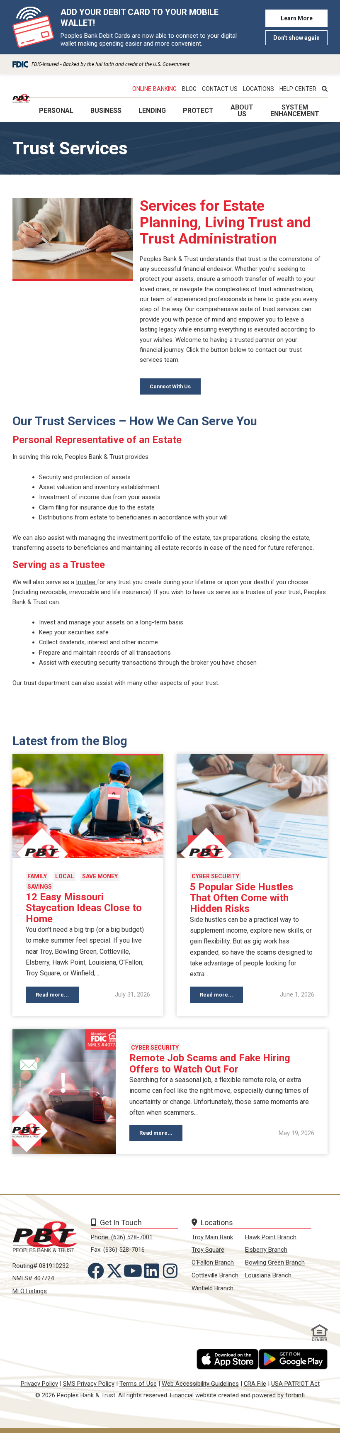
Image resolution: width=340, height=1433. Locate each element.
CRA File (255, 1383)
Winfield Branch (212, 1288)
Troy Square (208, 1249)
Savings (39, 886)
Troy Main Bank (212, 1237)
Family (37, 876)
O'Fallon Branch (213, 1262)
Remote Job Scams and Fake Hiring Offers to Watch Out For (209, 1064)
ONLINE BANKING (154, 88)
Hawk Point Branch (270, 1237)
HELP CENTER (297, 88)
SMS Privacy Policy (88, 1383)
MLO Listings (29, 1291)
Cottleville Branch (215, 1275)
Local (64, 876)
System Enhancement (294, 110)
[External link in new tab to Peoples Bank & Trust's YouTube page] (134, 1270)
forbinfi (295, 1395)
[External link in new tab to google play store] (293, 1359)
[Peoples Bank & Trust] (21, 98)
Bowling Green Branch (275, 1262)
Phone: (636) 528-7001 (122, 1237)
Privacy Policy (39, 1383)
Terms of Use (138, 1383)
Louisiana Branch (268, 1275)
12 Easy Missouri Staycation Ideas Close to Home (84, 908)
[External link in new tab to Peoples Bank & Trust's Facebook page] (97, 1270)
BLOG (189, 88)
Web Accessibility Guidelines (200, 1383)
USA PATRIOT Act (295, 1383)
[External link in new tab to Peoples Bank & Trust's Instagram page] (171, 1270)
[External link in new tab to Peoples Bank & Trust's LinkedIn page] (153, 1270)
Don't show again (296, 37)
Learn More (297, 18)
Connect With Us (170, 386)
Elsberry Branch (266, 1249)
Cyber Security (215, 876)
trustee (86, 582)
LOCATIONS (258, 88)
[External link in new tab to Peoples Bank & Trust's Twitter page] (116, 1270)
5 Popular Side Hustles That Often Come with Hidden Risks (241, 898)
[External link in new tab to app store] (228, 1359)
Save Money (100, 876)
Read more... (52, 995)
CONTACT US (220, 88)
